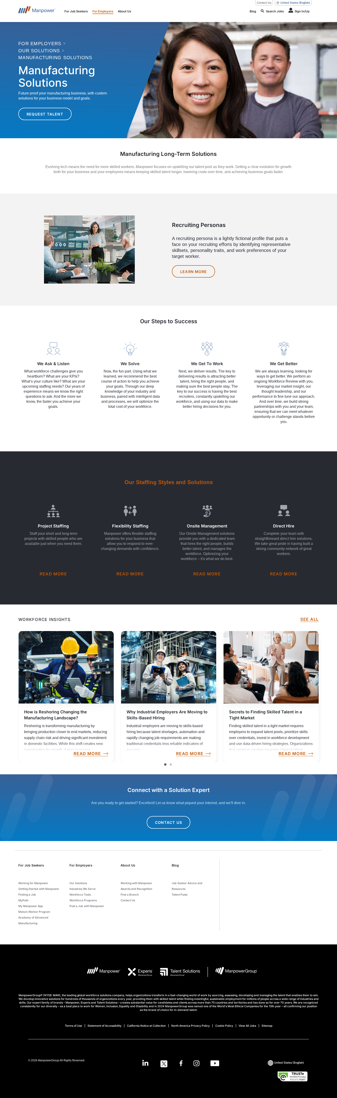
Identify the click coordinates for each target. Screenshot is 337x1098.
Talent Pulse (180, 894)
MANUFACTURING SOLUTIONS (55, 57)
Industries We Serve (82, 889)
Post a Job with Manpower (86, 906)
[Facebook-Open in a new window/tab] (181, 1063)
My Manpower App (30, 906)
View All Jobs (247, 1025)
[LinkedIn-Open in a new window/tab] (145, 1063)
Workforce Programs (83, 900)
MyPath (23, 900)
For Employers (80, 865)
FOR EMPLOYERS (39, 43)
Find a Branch (130, 894)
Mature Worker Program (34, 911)
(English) (295, 2)
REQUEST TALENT (45, 114)
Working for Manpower (33, 883)
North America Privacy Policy (190, 1025)
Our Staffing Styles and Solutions (168, 482)
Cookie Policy (224, 1025)
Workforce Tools (80, 894)
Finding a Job (27, 894)
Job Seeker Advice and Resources (187, 886)
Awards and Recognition (136, 889)
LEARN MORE (193, 271)
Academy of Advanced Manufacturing (33, 920)
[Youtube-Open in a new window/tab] (214, 1063)
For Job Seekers (31, 865)
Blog (175, 865)
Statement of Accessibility (105, 1025)
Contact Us (264, 2)
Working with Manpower (136, 883)
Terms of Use (73, 1025)
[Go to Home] (36, 11)
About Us (128, 865)
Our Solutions (78, 883)
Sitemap (267, 1025)
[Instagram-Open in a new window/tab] (196, 1063)
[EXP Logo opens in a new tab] (137, 972)
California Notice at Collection (146, 1025)
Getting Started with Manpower (38, 889)
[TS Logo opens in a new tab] (176, 972)
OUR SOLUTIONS (39, 50)
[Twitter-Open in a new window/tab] (163, 1063)
